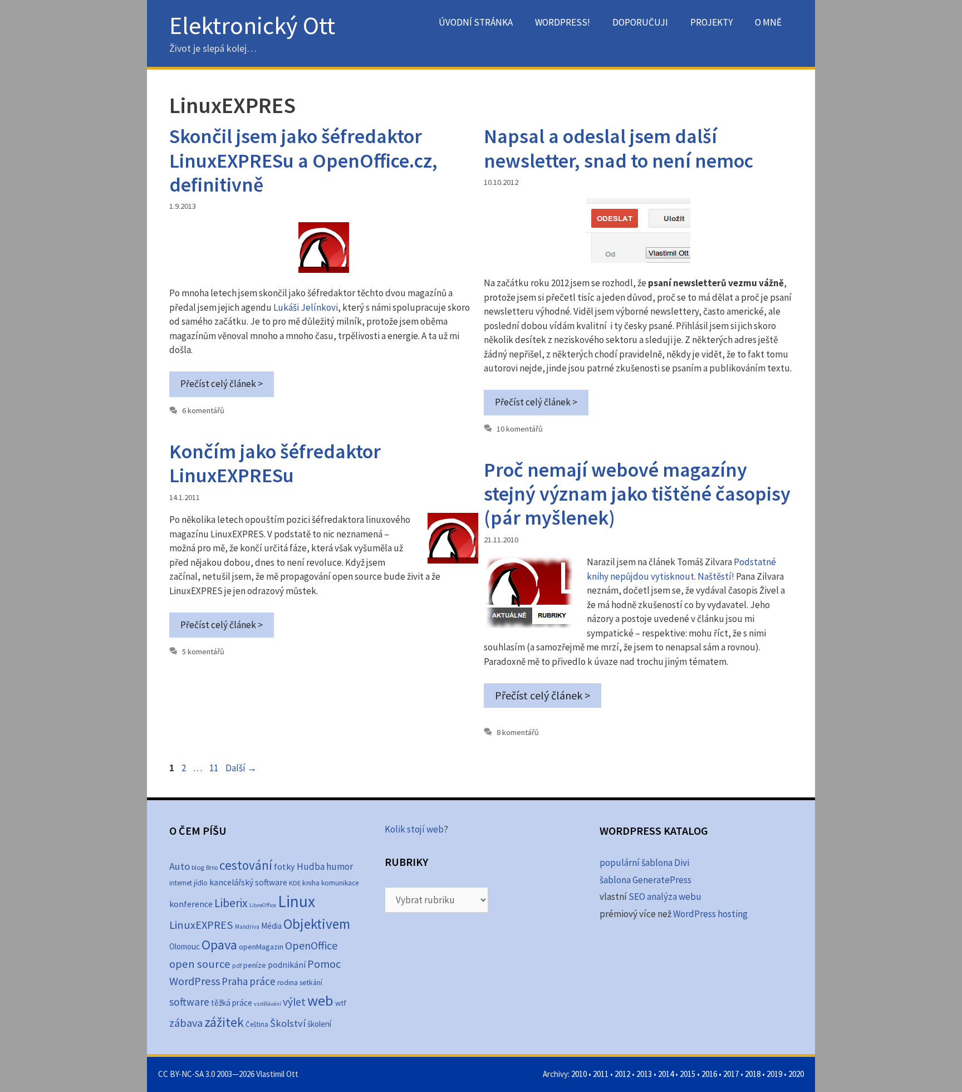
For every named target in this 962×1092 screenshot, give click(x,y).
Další (241, 768)
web (320, 1000)
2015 (687, 1074)
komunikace (340, 883)
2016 (709, 1074)
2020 (796, 1074)
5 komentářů (203, 652)
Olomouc (184, 946)
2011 (600, 1074)
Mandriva (247, 927)
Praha (235, 981)
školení (319, 1023)
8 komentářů (518, 732)
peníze (254, 965)
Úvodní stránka (476, 22)
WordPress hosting (710, 914)
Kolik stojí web (414, 829)
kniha (311, 883)
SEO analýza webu (665, 896)
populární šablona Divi (644, 862)
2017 (731, 1074)
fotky (284, 866)
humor (339, 866)
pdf (237, 965)
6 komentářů (203, 410)
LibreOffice (262, 905)
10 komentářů (520, 429)
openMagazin (261, 947)
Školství (288, 1023)
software (189, 1001)
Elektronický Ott (252, 25)
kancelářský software (248, 882)
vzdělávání (267, 1003)
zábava (186, 1023)
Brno (212, 867)
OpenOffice (311, 945)
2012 (622, 1074)
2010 (579, 1074)
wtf (340, 1003)
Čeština (257, 1024)
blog (198, 867)
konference (191, 903)
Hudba (311, 866)
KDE (295, 882)
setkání (311, 982)
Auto (179, 866)
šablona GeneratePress (645, 880)
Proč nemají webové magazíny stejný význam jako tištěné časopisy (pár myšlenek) (637, 493)
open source (199, 964)
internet (180, 883)
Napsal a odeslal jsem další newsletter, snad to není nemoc (618, 148)
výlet (294, 1001)
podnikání (287, 964)
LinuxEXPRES (201, 925)
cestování (245, 865)
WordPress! (562, 22)
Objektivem (316, 924)
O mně (768, 22)
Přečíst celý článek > (221, 384)
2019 (774, 1074)
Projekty (711, 22)
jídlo (201, 883)
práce (262, 981)
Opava (219, 944)
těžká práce (231, 1002)
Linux (296, 901)
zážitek (224, 1022)
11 (215, 768)
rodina (287, 982)
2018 (752, 1074)
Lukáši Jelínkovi (305, 307)
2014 (666, 1074)
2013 (644, 1074)
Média (271, 925)
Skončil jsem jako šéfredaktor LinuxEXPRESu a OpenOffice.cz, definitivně (303, 160)
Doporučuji (640, 22)
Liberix (231, 902)
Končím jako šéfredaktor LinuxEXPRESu (275, 463)
